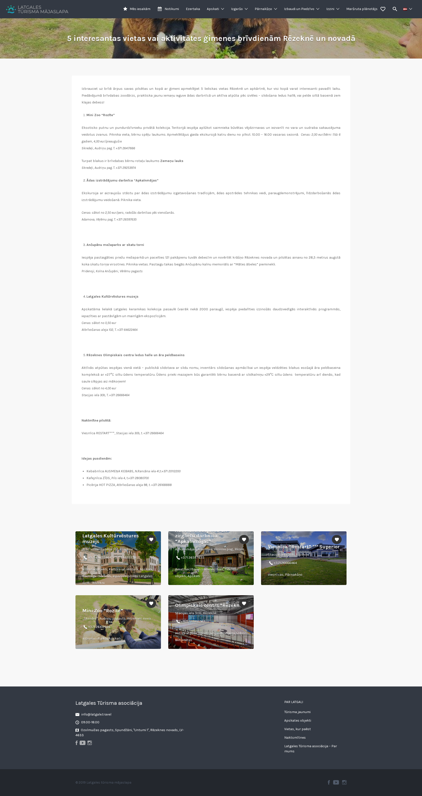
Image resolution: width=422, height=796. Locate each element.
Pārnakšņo (263, 9)
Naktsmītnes (295, 738)
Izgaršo (237, 9)
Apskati (213, 9)
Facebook (329, 782)
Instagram (344, 782)
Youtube (336, 782)
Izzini (330, 9)
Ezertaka (193, 9)
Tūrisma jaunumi (297, 712)
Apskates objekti (297, 720)
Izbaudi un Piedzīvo (299, 9)
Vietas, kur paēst (297, 729)
